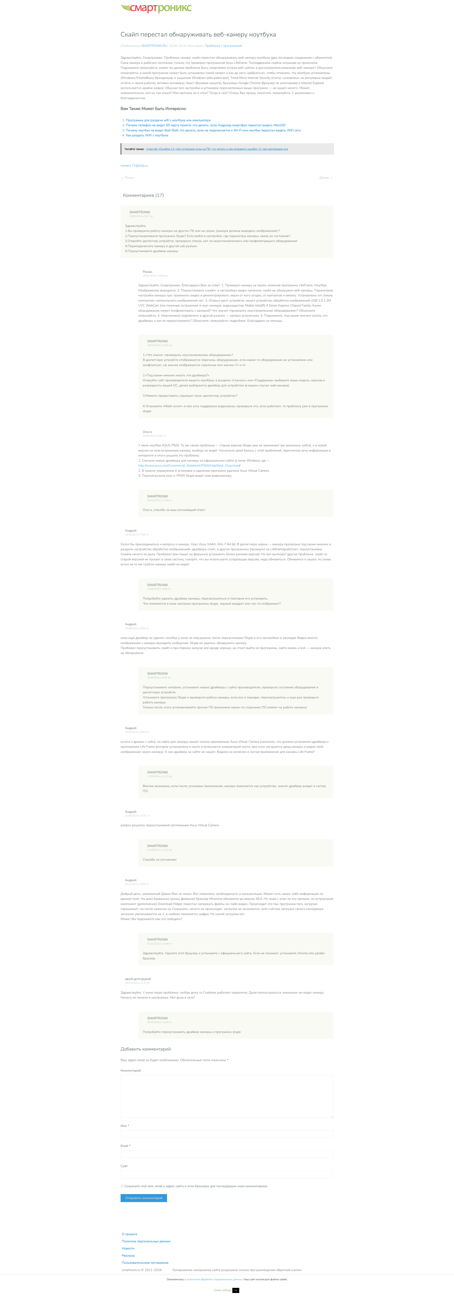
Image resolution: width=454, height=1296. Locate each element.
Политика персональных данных (146, 1241)
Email (126, 1146)
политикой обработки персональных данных (214, 1279)
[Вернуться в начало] (156, 9)
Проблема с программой (223, 46)
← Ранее (127, 177)
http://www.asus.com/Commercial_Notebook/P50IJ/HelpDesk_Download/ (189, 465)
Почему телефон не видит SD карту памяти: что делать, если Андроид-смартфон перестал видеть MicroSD (206, 125)
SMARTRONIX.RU (154, 46)
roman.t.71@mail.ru (134, 165)
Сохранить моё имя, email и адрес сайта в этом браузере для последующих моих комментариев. (195, 1186)
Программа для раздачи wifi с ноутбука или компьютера (168, 120)
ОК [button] (235, 1290)
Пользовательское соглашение (145, 1263)
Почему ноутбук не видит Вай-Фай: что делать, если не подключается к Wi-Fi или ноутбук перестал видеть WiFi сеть (213, 130)
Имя (125, 1126)
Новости (128, 1248)
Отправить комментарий (143, 1198)
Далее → (326, 177)
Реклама (128, 1255)
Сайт (124, 1166)
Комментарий (131, 1070)
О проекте (129, 1234)
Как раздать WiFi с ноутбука (147, 135)
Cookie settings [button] (222, 1290)
